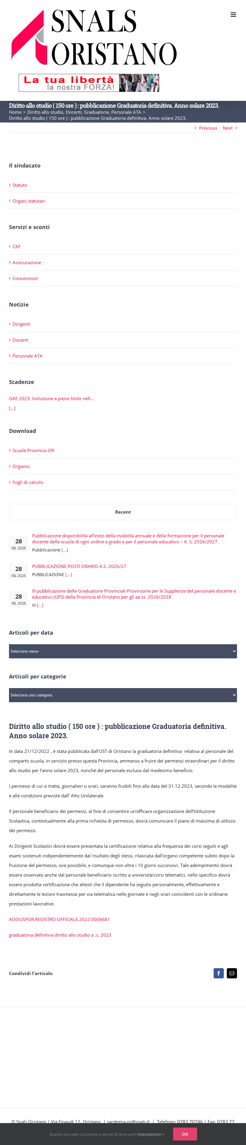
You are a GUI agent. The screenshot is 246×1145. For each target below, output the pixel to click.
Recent (123, 512)
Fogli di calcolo (28, 482)
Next (227, 128)
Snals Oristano (31, 1122)
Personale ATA (28, 356)
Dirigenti (21, 324)
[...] (65, 550)
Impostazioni (149, 1134)
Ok (185, 1134)
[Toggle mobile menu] (234, 14)
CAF (17, 246)
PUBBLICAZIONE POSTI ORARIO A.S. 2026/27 (79, 566)
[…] (12, 408)
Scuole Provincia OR (33, 450)
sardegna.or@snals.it (128, 1122)
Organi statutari (29, 201)
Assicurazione (27, 262)
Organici (21, 466)
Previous (208, 128)
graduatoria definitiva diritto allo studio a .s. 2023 (60, 935)
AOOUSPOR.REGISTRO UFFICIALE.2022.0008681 (59, 919)
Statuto (20, 185)
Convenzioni (25, 278)
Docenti (20, 340)
